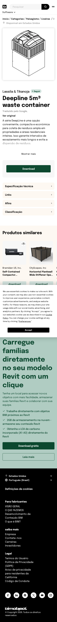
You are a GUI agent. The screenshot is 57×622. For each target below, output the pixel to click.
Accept (28, 330)
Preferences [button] (25, 321)
